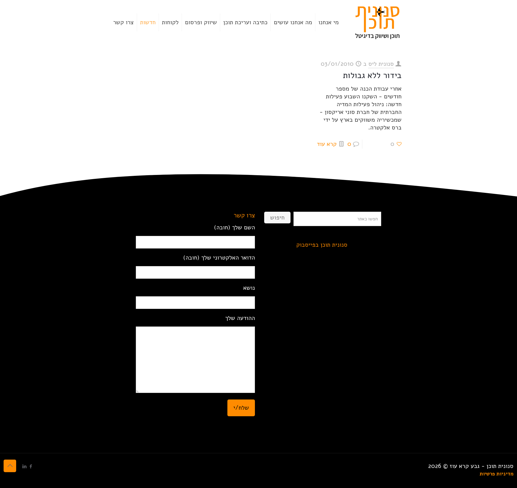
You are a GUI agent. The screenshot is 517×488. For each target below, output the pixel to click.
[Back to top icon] (10, 466)
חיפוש (277, 218)
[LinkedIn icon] (24, 466)
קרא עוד (327, 144)
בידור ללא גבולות (372, 75)
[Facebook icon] (30, 466)
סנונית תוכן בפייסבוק (321, 245)
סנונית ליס (381, 64)
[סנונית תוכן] (378, 22)
